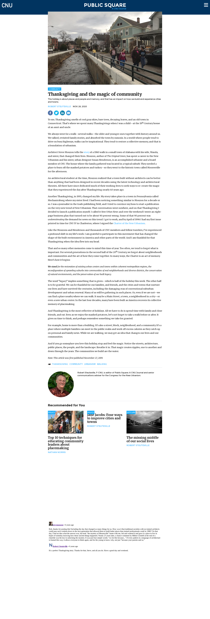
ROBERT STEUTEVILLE (59, 106)
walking (102, 364)
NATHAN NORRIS (57, 452)
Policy (51, 412)
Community (54, 89)
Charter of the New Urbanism (129, 223)
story (86, 152)
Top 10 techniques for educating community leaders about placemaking (65, 443)
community (76, 364)
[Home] (7, 4)
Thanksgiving (60, 364)
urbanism (90, 364)
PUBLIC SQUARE (105, 5)
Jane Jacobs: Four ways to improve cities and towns (104, 418)
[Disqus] (105, 487)
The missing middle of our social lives (143, 439)
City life (131, 412)
